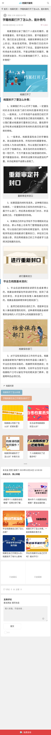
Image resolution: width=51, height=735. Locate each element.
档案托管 (14, 9)
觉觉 (11, 470)
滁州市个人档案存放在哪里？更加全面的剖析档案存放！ (37, 502)
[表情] (43, 619)
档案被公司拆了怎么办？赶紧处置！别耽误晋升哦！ (12, 426)
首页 (6, 9)
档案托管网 (27, 3)
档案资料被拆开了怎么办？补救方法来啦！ (12, 456)
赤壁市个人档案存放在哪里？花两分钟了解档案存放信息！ (12, 502)
